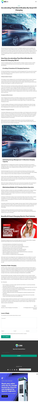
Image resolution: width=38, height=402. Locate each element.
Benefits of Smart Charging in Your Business (9, 307)
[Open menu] (36, 1)
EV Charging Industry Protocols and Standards (30, 307)
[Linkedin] (17, 370)
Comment (4, 318)
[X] (10, 370)
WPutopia (28, 369)
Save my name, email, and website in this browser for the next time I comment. (14, 333)
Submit (19, 355)
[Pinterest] (14, 370)
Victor (16, 12)
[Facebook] (8, 370)
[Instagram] (12, 370)
